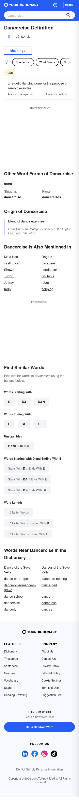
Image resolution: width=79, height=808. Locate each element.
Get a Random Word (39, 727)
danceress (49, 602)
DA (24, 401)
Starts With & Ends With (26, 468)
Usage (8, 688)
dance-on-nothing (54, 578)
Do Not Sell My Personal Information (39, 769)
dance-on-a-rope (16, 578)
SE (24, 424)
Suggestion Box (52, 695)
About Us (47, 651)
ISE (40, 424)
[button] (55, 5)
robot (45, 282)
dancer (46, 596)
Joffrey (9, 282)
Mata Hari (11, 256)
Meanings (17, 50)
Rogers (47, 256)
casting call (12, 263)
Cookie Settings (52, 680)
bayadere (48, 263)
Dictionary (10, 651)
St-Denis (48, 276)
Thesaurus (11, 659)
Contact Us (49, 659)
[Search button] (68, 15)
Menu (69, 5)
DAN (41, 401)
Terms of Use (50, 688)
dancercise (19, 446)
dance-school (13, 596)
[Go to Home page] (21, 4)
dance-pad (49, 585)
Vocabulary (11, 680)
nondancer (49, 269)
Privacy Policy (50, 666)
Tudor (9, 276)
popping (47, 289)
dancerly (10, 609)
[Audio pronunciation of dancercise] (8, 36)
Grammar (10, 673)
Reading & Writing (15, 695)
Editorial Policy (51, 673)
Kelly (7, 289)
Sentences (11, 666)
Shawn (10, 269)
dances (47, 609)
